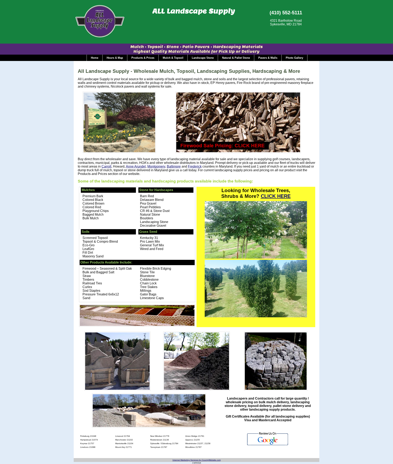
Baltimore (174, 166)
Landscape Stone (203, 57)
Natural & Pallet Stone (236, 57)
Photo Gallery (294, 57)
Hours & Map (115, 57)
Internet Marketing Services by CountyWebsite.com (197, 460)
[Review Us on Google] (268, 445)
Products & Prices (142, 57)
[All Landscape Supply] (99, 36)
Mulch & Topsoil (173, 57)
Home (94, 57)
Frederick (195, 166)
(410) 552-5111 (286, 12)
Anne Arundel (136, 166)
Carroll (106, 166)
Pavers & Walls (267, 57)
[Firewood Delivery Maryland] (238, 152)
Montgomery (156, 166)
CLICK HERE (276, 196)
